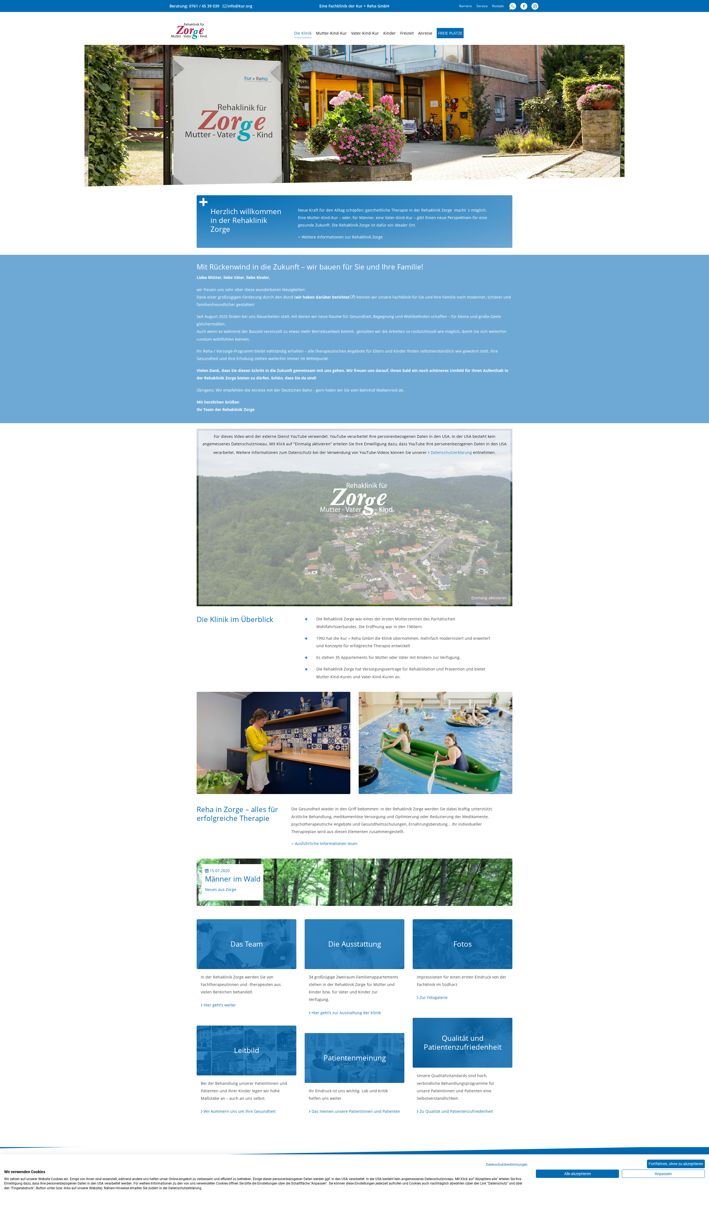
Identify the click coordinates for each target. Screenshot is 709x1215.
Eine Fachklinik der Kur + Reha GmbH (354, 6)
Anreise (425, 33)
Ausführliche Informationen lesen (326, 843)
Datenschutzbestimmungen (507, 1165)
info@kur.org (239, 6)
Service (482, 6)
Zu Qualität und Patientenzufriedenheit (456, 1111)
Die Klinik (303, 33)
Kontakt (498, 6)
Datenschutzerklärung (451, 452)
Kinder (389, 33)
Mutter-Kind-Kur (331, 33)
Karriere (465, 6)
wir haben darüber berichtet (323, 297)
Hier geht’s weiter (220, 1005)
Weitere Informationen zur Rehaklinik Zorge (341, 237)
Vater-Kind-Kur (365, 33)
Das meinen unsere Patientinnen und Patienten (356, 1111)
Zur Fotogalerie (434, 997)
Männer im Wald (233, 879)
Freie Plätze (450, 33)
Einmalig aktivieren (489, 597)
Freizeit (407, 33)
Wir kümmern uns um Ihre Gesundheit (240, 1111)
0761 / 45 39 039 (204, 6)
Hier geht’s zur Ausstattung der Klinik (346, 1012)
